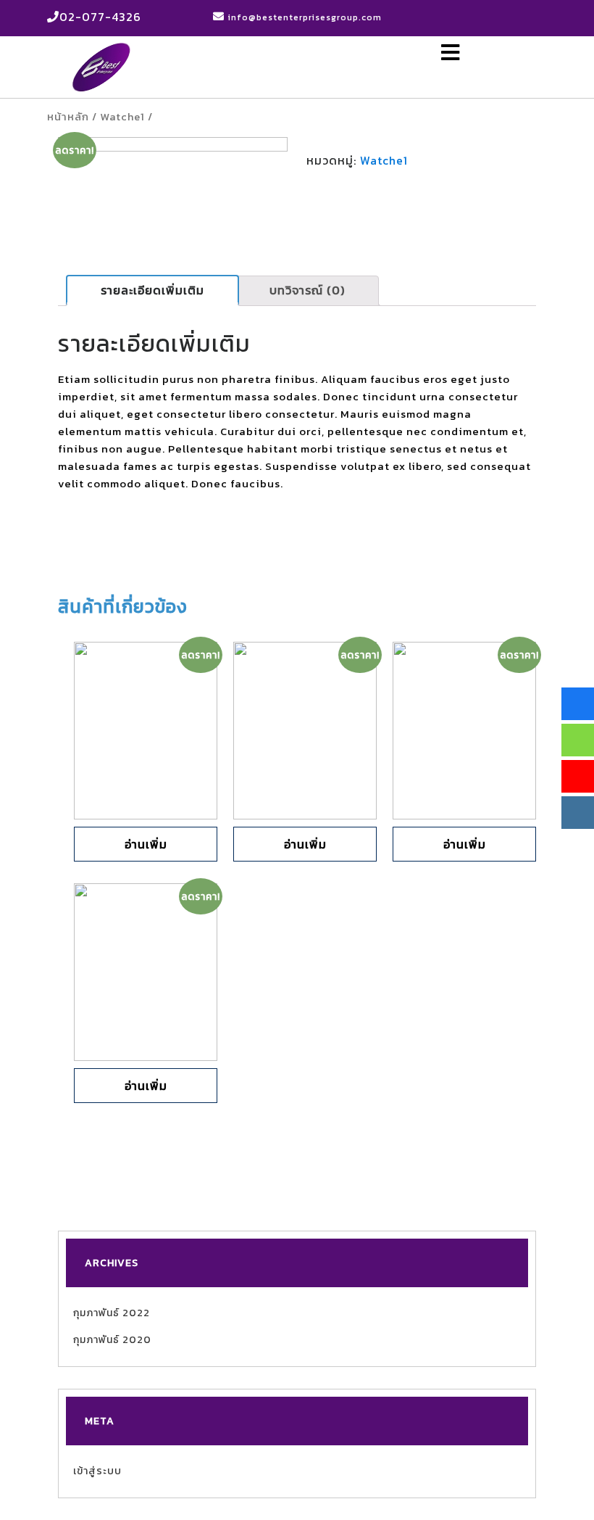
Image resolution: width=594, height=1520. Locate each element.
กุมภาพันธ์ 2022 (111, 1313)
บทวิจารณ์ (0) (307, 290)
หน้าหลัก (68, 117)
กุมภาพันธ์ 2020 (112, 1339)
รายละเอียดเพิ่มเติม (152, 290)
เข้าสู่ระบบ (97, 1471)
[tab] (152, 290)
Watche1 (122, 117)
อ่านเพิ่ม (146, 844)
